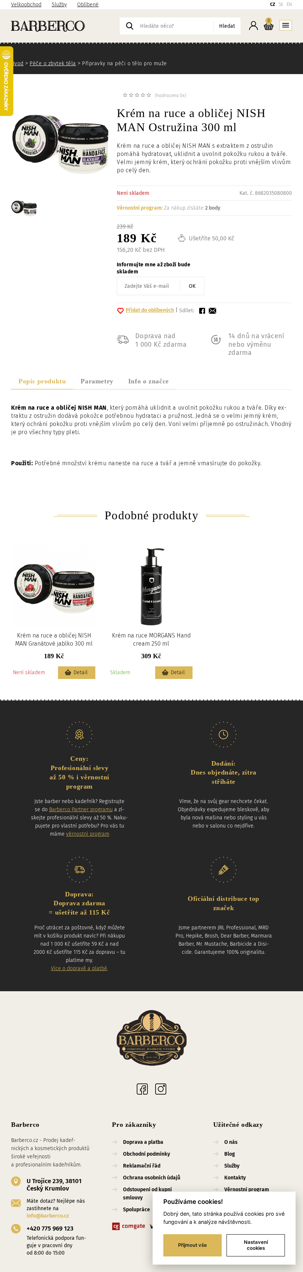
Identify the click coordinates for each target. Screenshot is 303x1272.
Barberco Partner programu (81, 809)
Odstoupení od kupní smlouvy (147, 1193)
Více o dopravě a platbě (79, 968)
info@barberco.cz (48, 1216)
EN (289, 4)
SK (281, 4)
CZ (272, 4)
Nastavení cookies (256, 1245)
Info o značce (148, 381)
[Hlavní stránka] (65, 26)
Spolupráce (136, 1209)
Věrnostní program (246, 1189)
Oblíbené (88, 4)
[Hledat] (130, 25)
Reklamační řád (141, 1166)
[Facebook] (142, 1089)
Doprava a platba (143, 1142)
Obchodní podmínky (146, 1154)
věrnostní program (87, 834)
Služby (59, 4)
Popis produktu (42, 381)
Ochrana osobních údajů (151, 1178)
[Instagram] (160, 1089)
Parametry (97, 381)
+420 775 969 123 (50, 1228)
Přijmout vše (192, 1245)
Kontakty (235, 1178)
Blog (229, 1154)
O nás (231, 1142)
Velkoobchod (26, 4)
